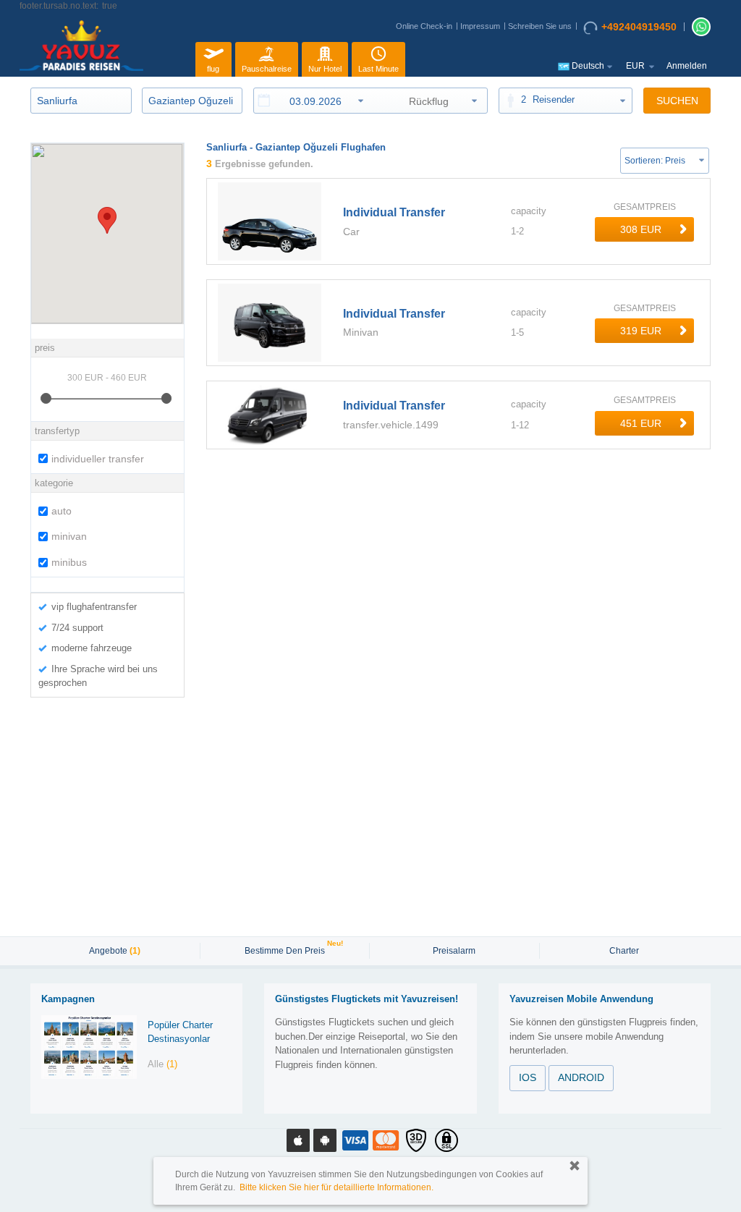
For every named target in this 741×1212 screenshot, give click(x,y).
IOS (527, 1077)
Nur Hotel (325, 68)
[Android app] (324, 1140)
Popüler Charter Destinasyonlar (180, 1032)
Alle (162, 1064)
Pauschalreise (267, 68)
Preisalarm (454, 951)
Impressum (480, 26)
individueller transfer (97, 459)
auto (61, 511)
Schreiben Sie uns (540, 26)
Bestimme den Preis (287, 949)
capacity (528, 210)
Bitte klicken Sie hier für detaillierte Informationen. (336, 1187)
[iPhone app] (298, 1140)
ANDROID (581, 1077)
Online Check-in (424, 26)
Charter (624, 951)
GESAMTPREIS (645, 207)
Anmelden (686, 66)
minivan (69, 536)
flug (213, 68)
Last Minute (378, 68)
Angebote (114, 951)
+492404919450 (639, 27)
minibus (69, 562)
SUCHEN (677, 100)
